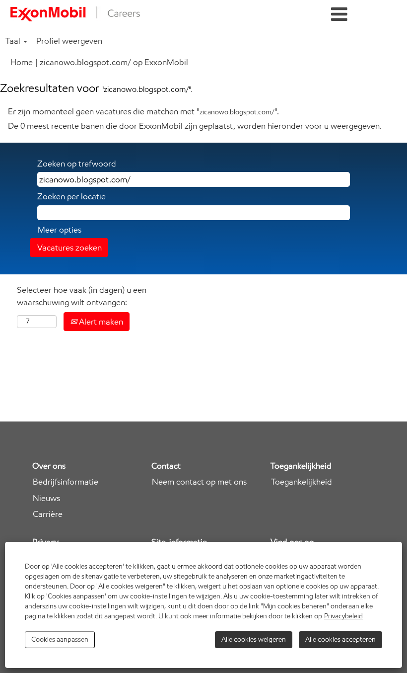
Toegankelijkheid (301, 482)
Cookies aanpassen (59, 639)
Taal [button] (13, 41)
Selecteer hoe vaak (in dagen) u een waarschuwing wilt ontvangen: (81, 296)
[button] (339, 14)
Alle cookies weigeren (253, 639)
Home (21, 62)
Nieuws (46, 498)
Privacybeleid (343, 616)
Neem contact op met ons (199, 482)
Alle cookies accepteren (340, 639)
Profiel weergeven (69, 41)
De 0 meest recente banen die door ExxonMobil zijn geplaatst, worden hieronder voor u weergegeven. (195, 126)
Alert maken (100, 322)
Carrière (48, 514)
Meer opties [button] (59, 230)
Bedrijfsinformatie (65, 482)
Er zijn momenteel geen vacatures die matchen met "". (143, 111)
